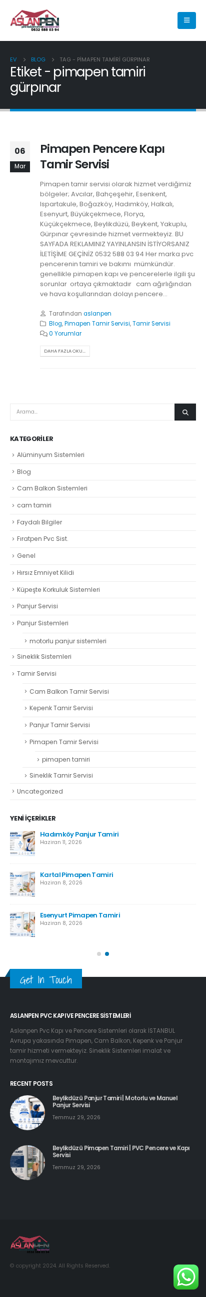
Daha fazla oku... (65, 351)
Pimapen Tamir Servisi (97, 324)
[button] (99, 953)
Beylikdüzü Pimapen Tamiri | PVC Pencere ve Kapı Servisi (121, 1151)
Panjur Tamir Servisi (60, 725)
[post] (22, 843)
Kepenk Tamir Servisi (61, 708)
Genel (26, 555)
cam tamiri (34, 505)
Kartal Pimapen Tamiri (76, 874)
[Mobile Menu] (187, 20)
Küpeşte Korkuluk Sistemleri (58, 589)
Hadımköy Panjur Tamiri (79, 834)
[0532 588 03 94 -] (35, 20)
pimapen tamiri (66, 759)
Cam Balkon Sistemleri (52, 488)
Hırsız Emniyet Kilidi (45, 572)
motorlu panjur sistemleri (68, 641)
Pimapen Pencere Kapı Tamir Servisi (102, 156)
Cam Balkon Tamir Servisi (69, 691)
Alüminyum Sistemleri (50, 454)
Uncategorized (40, 791)
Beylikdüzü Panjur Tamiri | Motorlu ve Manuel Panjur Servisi (114, 1101)
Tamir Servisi (151, 324)
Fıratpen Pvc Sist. (42, 538)
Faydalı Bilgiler (39, 522)
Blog (55, 324)
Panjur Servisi (37, 606)
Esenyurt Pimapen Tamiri (80, 915)
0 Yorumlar (65, 334)
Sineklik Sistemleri (44, 656)
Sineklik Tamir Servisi (61, 775)
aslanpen (98, 314)
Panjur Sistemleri (42, 623)
